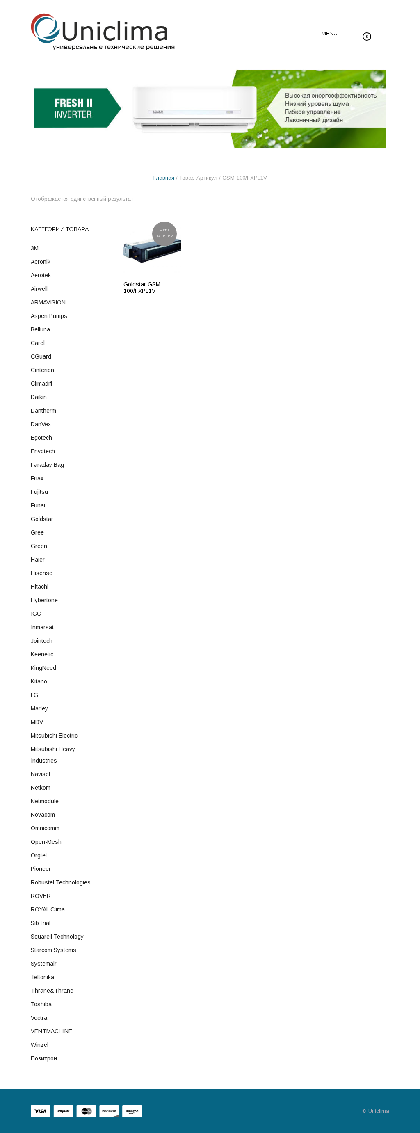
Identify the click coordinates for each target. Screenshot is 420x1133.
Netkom (40, 787)
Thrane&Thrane (52, 990)
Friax (37, 478)
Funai (38, 505)
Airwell (39, 289)
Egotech (41, 437)
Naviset (40, 774)
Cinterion (42, 370)
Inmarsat (42, 627)
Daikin (39, 397)
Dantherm (43, 410)
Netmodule (45, 801)
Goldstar (42, 519)
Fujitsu (39, 492)
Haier (38, 559)
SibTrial (40, 923)
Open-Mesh (46, 841)
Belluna (40, 329)
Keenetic (42, 654)
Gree (37, 532)
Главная (163, 178)
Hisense (41, 573)
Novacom (43, 814)
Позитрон (44, 1058)
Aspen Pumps (49, 316)
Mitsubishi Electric (54, 735)
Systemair (44, 963)
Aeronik (40, 261)
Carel (38, 343)
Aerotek (41, 275)
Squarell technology (57, 936)
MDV (37, 722)
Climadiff (41, 383)
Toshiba (41, 1004)
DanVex (41, 424)
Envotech (43, 451)
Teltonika (42, 977)
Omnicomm (45, 828)
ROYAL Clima (48, 909)
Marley (39, 708)
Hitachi (39, 586)
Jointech (41, 640)
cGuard (41, 356)
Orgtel (39, 855)
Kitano (39, 681)
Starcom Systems (53, 950)
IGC (36, 613)
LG (34, 695)
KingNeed (43, 668)
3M (35, 248)
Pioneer (41, 869)
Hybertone (44, 600)
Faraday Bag (47, 464)
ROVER (41, 896)
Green (39, 546)
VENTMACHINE (51, 1031)
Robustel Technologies (61, 882)
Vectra (39, 1017)
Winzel (39, 1045)
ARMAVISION (48, 302)
